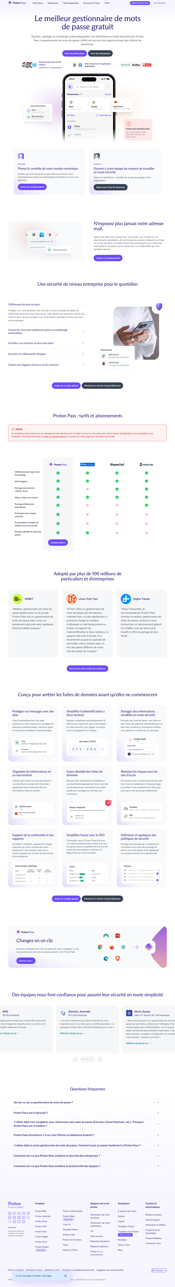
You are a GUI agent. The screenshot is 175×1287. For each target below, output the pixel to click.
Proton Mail (40, 1211)
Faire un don (124, 1245)
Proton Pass (41, 1231)
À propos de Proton (127, 1211)
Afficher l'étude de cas (71, 1033)
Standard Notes (70, 1229)
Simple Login (69, 1234)
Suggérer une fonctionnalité (110, 1270)
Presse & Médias (154, 1238)
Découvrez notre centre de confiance (87, 668)
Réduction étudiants (100, 1241)
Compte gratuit (58, 542)
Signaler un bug (52, 1270)
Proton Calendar (43, 1216)
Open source (96, 1236)
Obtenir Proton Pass (140, 3)
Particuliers (38, 3)
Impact (121, 1221)
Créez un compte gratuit (32, 187)
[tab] (82, 1059)
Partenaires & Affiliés (155, 1225)
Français (159, 1270)
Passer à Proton (70, 1250)
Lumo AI (67, 1224)
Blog (120, 1250)
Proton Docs (41, 1241)
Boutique (122, 1239)
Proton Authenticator (73, 1211)
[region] (87, 1034)
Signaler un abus (34, 1270)
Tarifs (106, 3)
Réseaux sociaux (154, 1214)
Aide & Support (153, 1219)
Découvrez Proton (91, 3)
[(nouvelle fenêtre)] (9, 1213)
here (49, 1275)
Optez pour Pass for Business (110, 187)
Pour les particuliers (74, 53)
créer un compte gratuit (54, 436)
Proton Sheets (42, 1247)
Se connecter (159, 3)
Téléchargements (71, 3)
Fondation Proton (126, 1226)
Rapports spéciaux (99, 1246)
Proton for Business (72, 1239)
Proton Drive (41, 1221)
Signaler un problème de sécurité (78, 1270)
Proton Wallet (41, 1236)
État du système (16, 1270)
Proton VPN (40, 1226)
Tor (92, 1231)
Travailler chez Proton (128, 1231)
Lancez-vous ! (26, 960)
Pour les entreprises (100, 53)
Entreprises (53, 3)
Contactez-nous (153, 1243)
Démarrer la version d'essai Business (102, 385)
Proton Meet (69, 1216)
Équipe (121, 1216)
